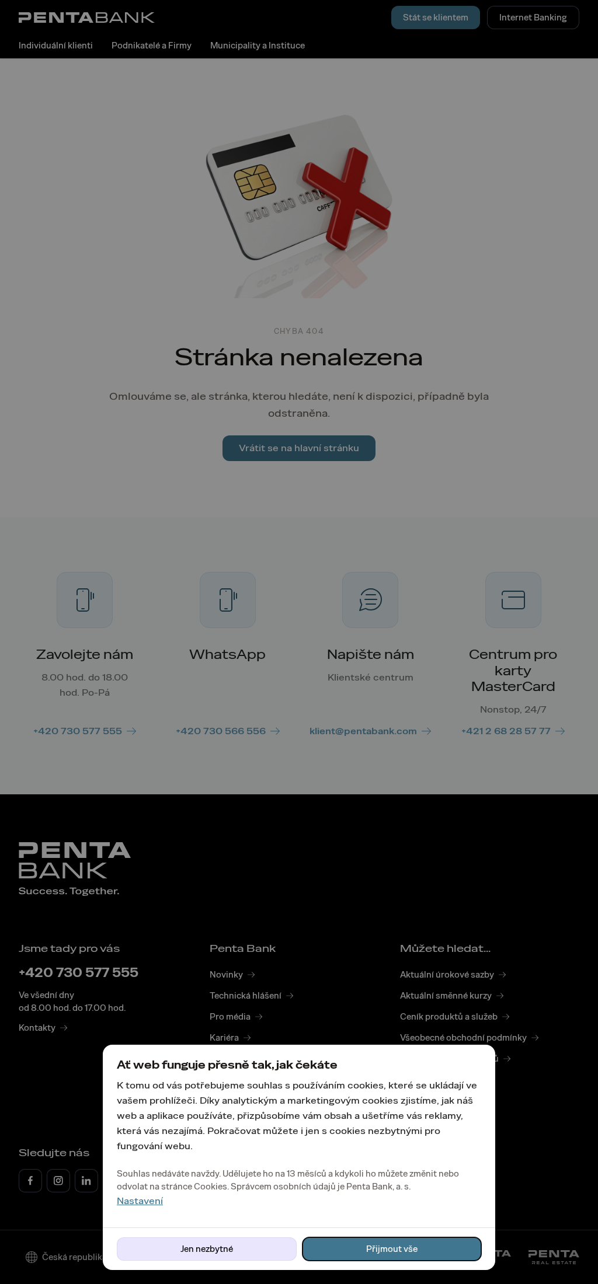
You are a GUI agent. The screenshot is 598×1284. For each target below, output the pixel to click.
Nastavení (140, 1201)
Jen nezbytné (206, 1249)
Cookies (210, 1186)
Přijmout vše (392, 1249)
